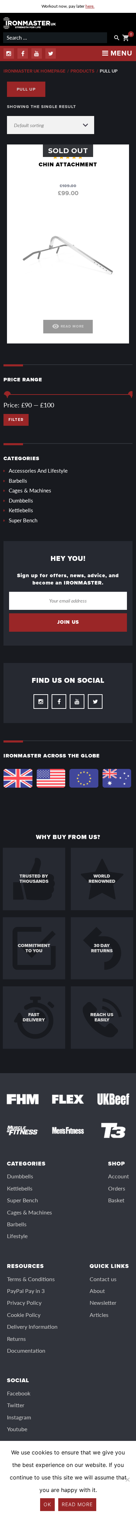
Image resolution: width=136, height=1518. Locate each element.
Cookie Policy (23, 1315)
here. (90, 6)
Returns (16, 1339)
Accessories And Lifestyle (38, 470)
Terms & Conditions (31, 1279)
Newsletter (103, 1303)
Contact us (103, 1279)
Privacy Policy (24, 1303)
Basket (116, 1200)
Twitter (15, 1405)
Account (118, 1176)
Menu (120, 53)
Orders (116, 1188)
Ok (47, 1504)
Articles (99, 1315)
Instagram (19, 1417)
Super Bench (23, 520)
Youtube (17, 1429)
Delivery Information (32, 1326)
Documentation (26, 1350)
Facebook (18, 1393)
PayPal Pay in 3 (26, 1291)
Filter (16, 419)
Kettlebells (21, 510)
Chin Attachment (68, 164)
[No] (127, 1479)
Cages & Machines (30, 490)
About (97, 1291)
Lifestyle (17, 1236)
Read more (77, 1504)
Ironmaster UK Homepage (34, 71)
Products (82, 71)
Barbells (18, 480)
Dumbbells (21, 500)
